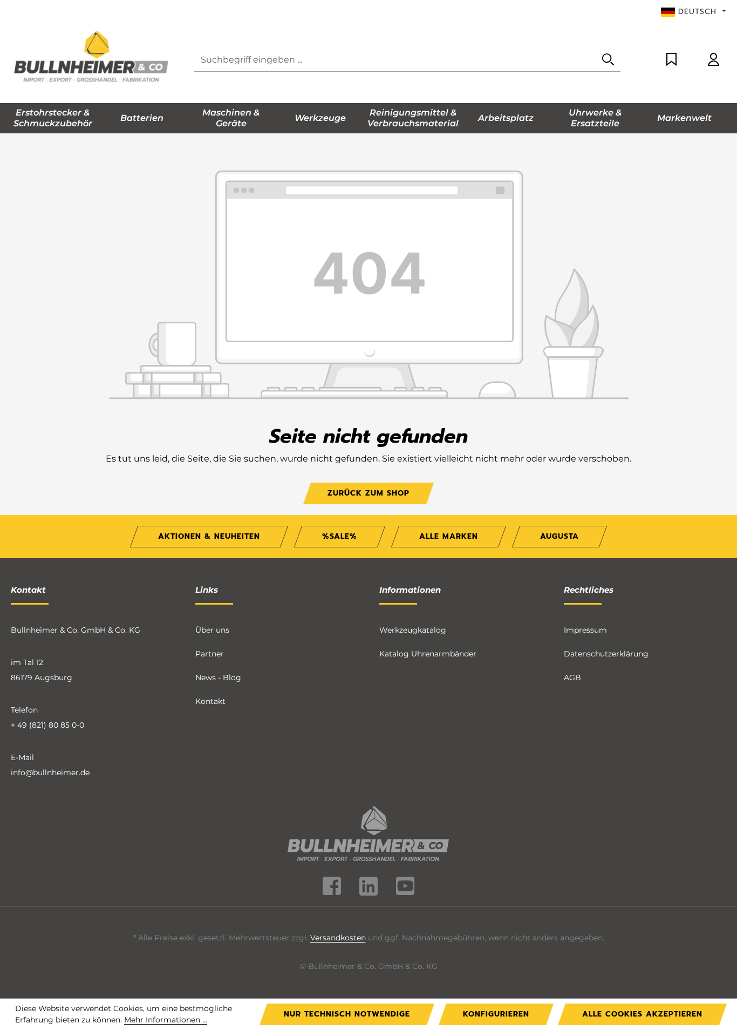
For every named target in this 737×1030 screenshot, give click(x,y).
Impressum (585, 630)
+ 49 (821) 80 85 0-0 (47, 725)
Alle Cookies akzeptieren (642, 1014)
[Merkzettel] (671, 60)
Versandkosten (338, 938)
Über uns (212, 630)
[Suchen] (608, 60)
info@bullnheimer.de (50, 772)
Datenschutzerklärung (606, 654)
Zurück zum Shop (368, 493)
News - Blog (218, 677)
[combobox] (395, 60)
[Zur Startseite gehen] (92, 57)
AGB (572, 677)
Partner (209, 654)
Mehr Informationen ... (165, 1020)
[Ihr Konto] (713, 60)
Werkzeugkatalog (412, 630)
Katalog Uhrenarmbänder (427, 654)
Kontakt (210, 701)
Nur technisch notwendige (347, 1014)
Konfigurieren (496, 1014)
